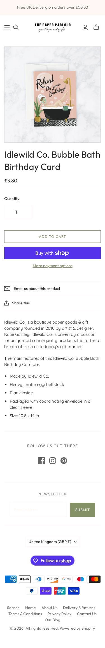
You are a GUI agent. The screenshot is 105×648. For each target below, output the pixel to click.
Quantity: (12, 198)
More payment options (53, 265)
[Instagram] (52, 460)
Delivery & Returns (79, 607)
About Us (49, 607)
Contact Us (87, 613)
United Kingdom (50, 541)
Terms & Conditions (25, 613)
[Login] (85, 27)
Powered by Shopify (77, 628)
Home (30, 607)
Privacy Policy (59, 613)
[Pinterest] (63, 460)
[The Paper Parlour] (52, 26)
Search (13, 607)
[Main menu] (7, 27)
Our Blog (52, 619)
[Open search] (16, 27)
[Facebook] (41, 460)
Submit (82, 509)
